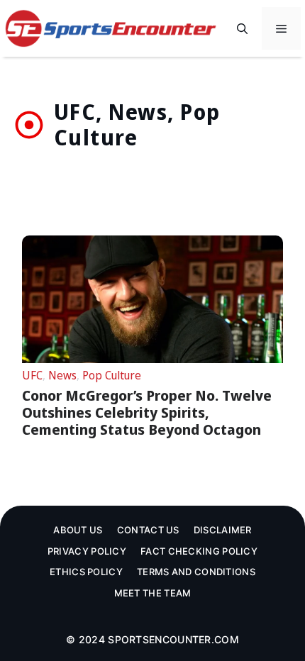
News (62, 375)
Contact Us (148, 529)
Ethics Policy (86, 571)
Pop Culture (111, 375)
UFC (32, 375)
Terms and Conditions (196, 571)
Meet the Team (153, 593)
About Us (77, 529)
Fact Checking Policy (198, 551)
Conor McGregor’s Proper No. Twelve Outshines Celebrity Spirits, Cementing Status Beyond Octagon (147, 412)
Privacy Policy (87, 551)
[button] (242, 28)
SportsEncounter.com (173, 639)
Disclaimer (223, 529)
